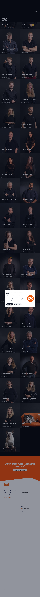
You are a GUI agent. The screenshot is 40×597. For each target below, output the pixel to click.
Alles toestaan (9, 304)
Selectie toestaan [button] (17, 304)
